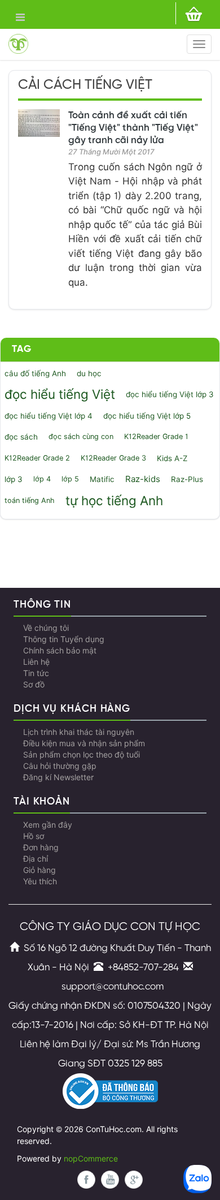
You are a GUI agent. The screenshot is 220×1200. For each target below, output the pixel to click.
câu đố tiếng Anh (35, 373)
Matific (102, 479)
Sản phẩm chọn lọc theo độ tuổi (81, 754)
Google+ (134, 1180)
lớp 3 (14, 479)
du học (89, 373)
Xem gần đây (47, 824)
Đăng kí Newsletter (58, 777)
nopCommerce (91, 1158)
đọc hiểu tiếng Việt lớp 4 (49, 415)
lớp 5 (70, 479)
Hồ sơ (33, 836)
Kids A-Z (172, 458)
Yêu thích (40, 881)
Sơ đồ (34, 684)
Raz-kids (142, 479)
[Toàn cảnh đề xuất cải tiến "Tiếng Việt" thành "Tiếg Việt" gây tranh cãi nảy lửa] (39, 123)
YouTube (110, 1180)
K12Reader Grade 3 (113, 458)
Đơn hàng (41, 847)
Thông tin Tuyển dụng (63, 639)
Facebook (86, 1180)
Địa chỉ (35, 858)
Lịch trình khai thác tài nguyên (78, 732)
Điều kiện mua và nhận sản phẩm (84, 743)
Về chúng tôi (46, 628)
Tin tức (36, 673)
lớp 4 (42, 479)
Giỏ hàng (39, 870)
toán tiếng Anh (30, 500)
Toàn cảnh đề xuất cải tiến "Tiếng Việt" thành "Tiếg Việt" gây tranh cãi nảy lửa (133, 127)
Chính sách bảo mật (59, 650)
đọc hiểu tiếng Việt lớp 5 (147, 415)
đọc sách (21, 436)
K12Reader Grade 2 (37, 458)
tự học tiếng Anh (114, 500)
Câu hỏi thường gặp (59, 766)
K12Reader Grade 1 (156, 436)
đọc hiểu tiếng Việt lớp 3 (170, 394)
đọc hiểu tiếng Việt (60, 394)
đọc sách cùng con (81, 436)
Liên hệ (36, 661)
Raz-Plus (187, 479)
